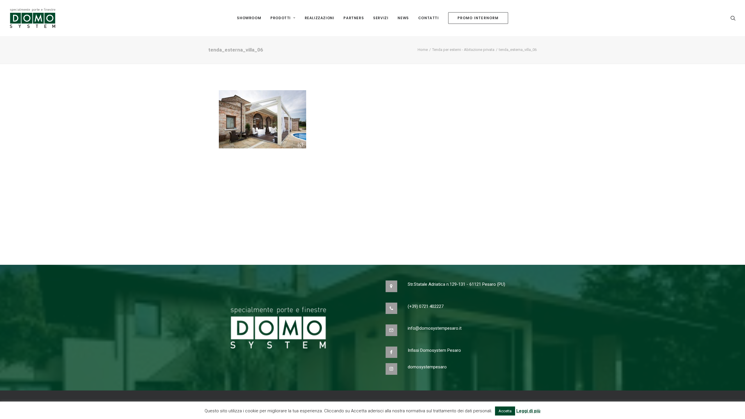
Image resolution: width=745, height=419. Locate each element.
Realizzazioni (319, 17)
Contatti (428, 17)
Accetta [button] (505, 411)
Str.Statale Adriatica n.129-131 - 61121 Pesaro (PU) (456, 284)
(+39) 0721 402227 (426, 306)
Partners (353, 17)
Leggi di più (528, 410)
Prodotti (280, 17)
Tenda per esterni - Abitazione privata (463, 49)
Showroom (249, 17)
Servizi (380, 17)
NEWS (403, 17)
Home (423, 49)
